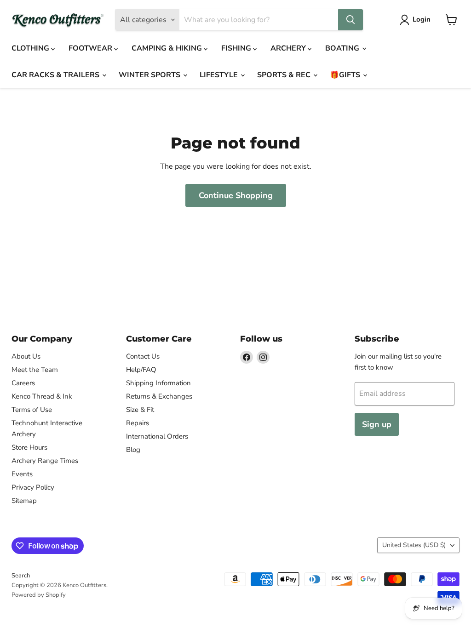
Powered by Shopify (38, 595)
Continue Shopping (236, 195)
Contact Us (143, 356)
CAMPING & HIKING (168, 48)
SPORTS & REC (284, 75)
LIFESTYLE (220, 75)
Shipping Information (158, 383)
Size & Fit (140, 409)
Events (22, 474)
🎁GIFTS (346, 75)
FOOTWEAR (91, 48)
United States (414, 545)
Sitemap (24, 500)
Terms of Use (31, 409)
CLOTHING (31, 48)
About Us (25, 356)
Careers (23, 383)
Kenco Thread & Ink (41, 396)
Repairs (137, 423)
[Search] (350, 19)
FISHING (237, 48)
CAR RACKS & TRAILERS (56, 75)
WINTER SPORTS (150, 75)
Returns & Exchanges (159, 396)
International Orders (157, 436)
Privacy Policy (32, 487)
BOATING (343, 48)
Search (20, 575)
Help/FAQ (141, 369)
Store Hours (29, 447)
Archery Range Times (44, 460)
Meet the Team (34, 369)
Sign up (376, 424)
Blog (133, 449)
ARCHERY (289, 48)
